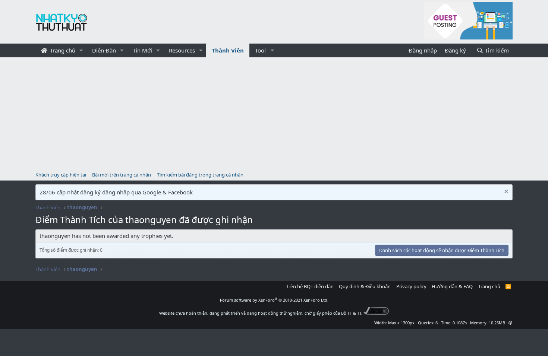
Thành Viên (228, 50)
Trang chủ (61, 50)
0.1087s (460, 322)
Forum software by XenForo (274, 300)
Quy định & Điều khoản (365, 286)
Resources (182, 50)
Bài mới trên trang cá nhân (121, 174)
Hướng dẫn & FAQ (452, 286)
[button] (81, 50)
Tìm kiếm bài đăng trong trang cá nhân (200, 174)
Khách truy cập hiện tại (60, 174)
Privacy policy (411, 286)
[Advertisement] (274, 113)
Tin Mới (142, 50)
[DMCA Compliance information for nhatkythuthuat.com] (376, 313)
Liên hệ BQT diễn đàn (310, 286)
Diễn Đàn (104, 50)
